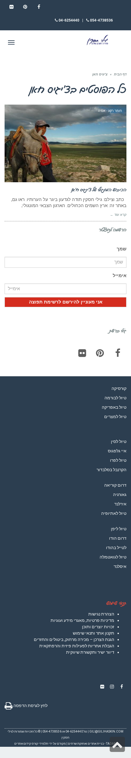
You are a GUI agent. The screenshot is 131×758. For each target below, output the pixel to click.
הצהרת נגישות (101, 614)
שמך (121, 249)
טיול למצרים (115, 416)
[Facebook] (118, 353)
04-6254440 (68, 20)
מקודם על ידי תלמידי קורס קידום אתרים (40, 743)
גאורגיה (119, 494)
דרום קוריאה (115, 485)
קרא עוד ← (118, 215)
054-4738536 (101, 20)
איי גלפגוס (117, 450)
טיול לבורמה (115, 397)
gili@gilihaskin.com (106, 731)
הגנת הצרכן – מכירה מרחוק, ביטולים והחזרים (74, 639)
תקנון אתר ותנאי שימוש (93, 633)
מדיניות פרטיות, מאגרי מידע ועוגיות (82, 620)
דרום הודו (117, 538)
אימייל (119, 275)
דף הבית (120, 74)
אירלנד (120, 503)
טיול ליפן (118, 528)
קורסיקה (119, 388)
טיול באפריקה (114, 407)
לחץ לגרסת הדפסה (30, 705)
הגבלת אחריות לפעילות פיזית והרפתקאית (76, 645)
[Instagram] (112, 687)
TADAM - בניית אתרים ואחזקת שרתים (92, 743)
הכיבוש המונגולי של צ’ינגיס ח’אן (99, 189)
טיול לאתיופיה (113, 513)
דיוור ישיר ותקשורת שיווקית (90, 652)
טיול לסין (118, 441)
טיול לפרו (118, 460)
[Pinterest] (100, 353)
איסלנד (120, 566)
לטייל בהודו (116, 547)
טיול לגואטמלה (113, 557)
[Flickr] (82, 353)
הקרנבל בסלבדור (111, 469)
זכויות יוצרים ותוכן (98, 626)
